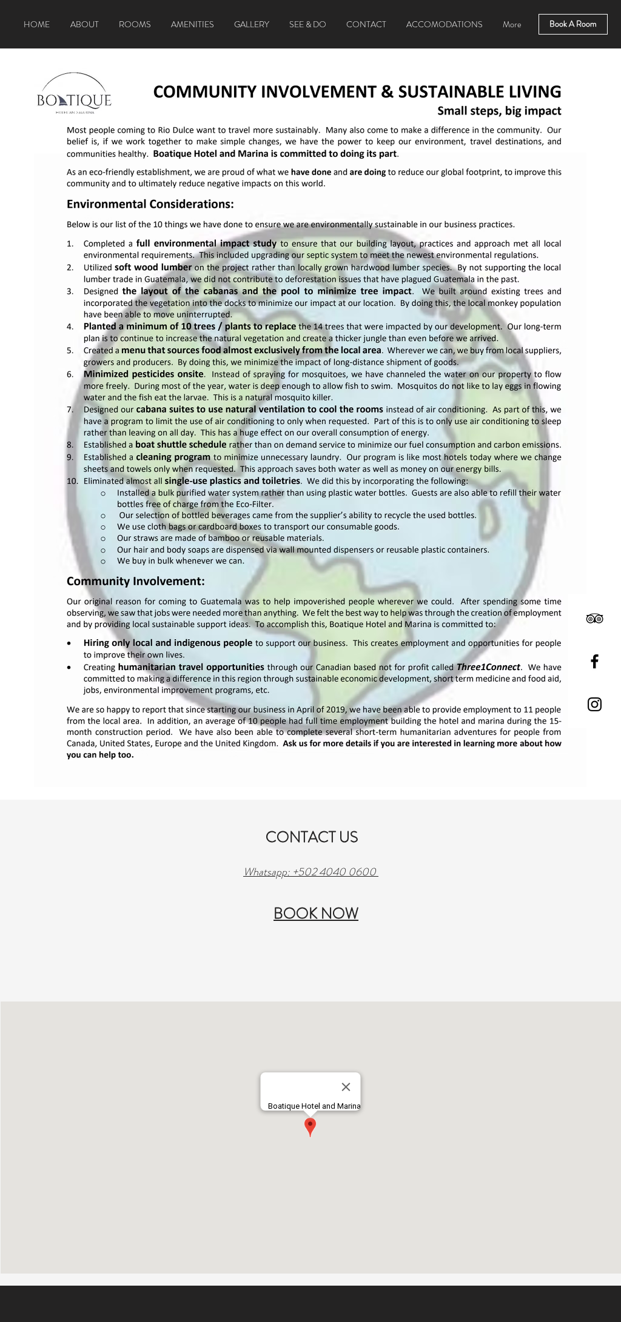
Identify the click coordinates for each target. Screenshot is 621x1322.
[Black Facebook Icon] (594, 661)
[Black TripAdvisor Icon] (594, 618)
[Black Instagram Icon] (594, 704)
